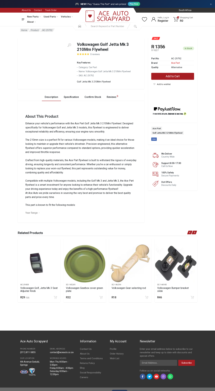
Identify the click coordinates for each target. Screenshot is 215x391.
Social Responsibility (90, 372)
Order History (117, 353)
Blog (82, 367)
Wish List (114, 358)
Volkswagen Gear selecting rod (129, 288)
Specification (71, 97)
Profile (113, 349)
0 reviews (95, 54)
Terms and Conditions (91, 358)
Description (51, 97)
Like (154, 139)
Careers (84, 377)
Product (35, 30)
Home (24, 30)
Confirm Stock (93, 97)
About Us (26, 10)
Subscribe (186, 362)
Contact (38, 10)
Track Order (51, 10)
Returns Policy (87, 363)
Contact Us (86, 349)
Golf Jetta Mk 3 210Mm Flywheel (167, 133)
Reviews (112, 96)
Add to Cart (173, 76)
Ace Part (175, 63)
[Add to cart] (55, 297)
